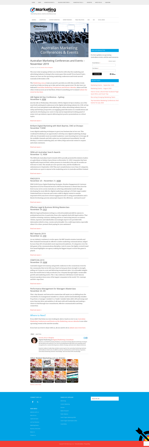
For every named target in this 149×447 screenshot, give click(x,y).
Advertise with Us (34, 412)
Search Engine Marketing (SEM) (68, 417)
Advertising (63, 401)
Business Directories (35, 428)
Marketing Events (34, 425)
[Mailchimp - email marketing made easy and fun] (112, 75)
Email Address (96, 63)
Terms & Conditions (79, 444)
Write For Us (33, 415)
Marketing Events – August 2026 (101, 88)
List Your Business (34, 422)
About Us (32, 432)
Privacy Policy (87, 444)
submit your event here (77, 328)
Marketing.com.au (44, 11)
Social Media (64, 424)
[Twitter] (84, 338)
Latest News (38, 384)
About (32, 334)
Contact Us (33, 435)
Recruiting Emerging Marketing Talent (103, 97)
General (32, 384)
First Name (95, 68)
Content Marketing (65, 404)
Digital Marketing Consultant (63, 340)
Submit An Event (34, 418)
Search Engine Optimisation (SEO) (69, 420)
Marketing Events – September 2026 (102, 85)
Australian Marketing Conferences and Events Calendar (56, 87)
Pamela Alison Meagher (47, 67)
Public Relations (64, 414)
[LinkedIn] (86, 338)
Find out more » (35, 121)
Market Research (65, 410)
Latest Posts (38, 334)
